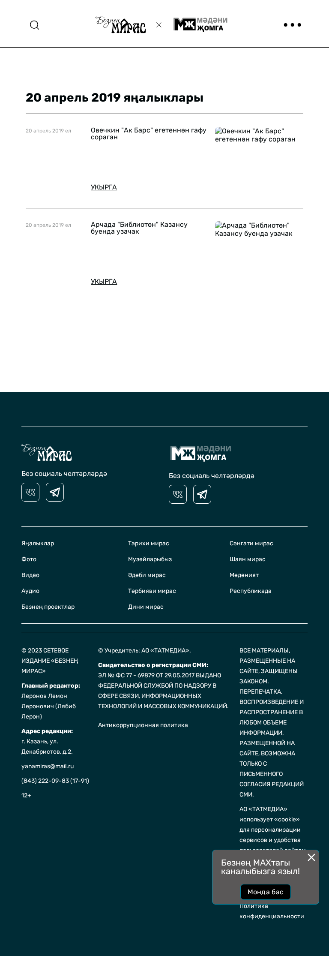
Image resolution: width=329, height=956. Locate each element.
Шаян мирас (248, 559)
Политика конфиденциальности (271, 911)
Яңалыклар (37, 543)
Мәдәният (244, 575)
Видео (30, 575)
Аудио (30, 591)
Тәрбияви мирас (152, 591)
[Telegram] (55, 492)
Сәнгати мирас (251, 543)
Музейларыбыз (150, 559)
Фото (28, 559)
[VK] (30, 492)
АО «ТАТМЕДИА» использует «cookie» (269, 814)
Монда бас (266, 892)
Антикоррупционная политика (143, 725)
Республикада (251, 591)
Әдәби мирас (147, 575)
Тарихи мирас (148, 543)
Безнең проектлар (48, 606)
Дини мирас (146, 606)
